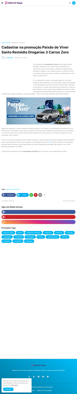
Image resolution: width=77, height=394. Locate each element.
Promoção (18, 237)
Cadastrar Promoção (18, 42)
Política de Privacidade (44, 390)
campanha (17, 241)
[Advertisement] (38, 24)
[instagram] (38, 222)
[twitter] (43, 376)
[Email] (40, 195)
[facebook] (38, 212)
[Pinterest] (36, 195)
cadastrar (7, 241)
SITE (50, 142)
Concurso (59, 232)
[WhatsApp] (31, 195)
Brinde (20, 232)
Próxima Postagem (68, 201)
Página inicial (6, 42)
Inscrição (70, 232)
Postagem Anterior (8, 201)
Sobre (33, 390)
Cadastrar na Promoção (45, 387)
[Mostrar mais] (44, 195)
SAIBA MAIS (14, 385)
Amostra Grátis (8, 232)
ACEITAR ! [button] (8, 389)
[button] (2, 3)
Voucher (64, 237)
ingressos (29, 241)
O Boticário (7, 237)
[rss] (34, 376)
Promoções (30, 237)
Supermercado (52, 237)
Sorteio (40, 237)
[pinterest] (38, 217)
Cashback (48, 232)
